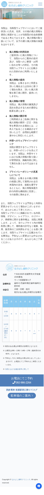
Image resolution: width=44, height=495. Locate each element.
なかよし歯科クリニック (21, 479)
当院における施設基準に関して (17, 369)
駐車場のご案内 (21, 395)
